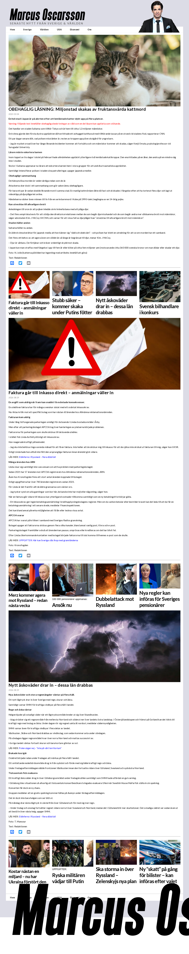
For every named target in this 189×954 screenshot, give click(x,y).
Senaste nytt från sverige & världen (46, 23)
